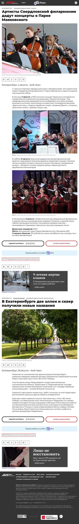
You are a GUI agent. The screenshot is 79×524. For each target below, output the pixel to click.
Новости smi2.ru (9, 292)
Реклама (18, 474)
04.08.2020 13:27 (7, 8)
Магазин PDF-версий (52, 474)
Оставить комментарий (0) (61, 243)
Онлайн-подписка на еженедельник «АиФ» (30, 477)
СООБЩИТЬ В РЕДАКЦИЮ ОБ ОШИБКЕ (27, 479)
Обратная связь (50, 477)
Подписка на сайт (29, 474)
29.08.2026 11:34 (7, 298)
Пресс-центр (40, 474)
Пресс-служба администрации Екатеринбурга (17, 360)
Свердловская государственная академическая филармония (21, 75)
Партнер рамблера (33, 516)
